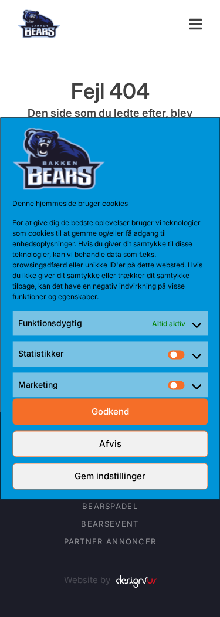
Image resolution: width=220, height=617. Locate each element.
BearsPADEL (110, 506)
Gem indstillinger (110, 476)
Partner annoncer (110, 541)
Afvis (110, 443)
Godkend (110, 411)
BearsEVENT (109, 523)
